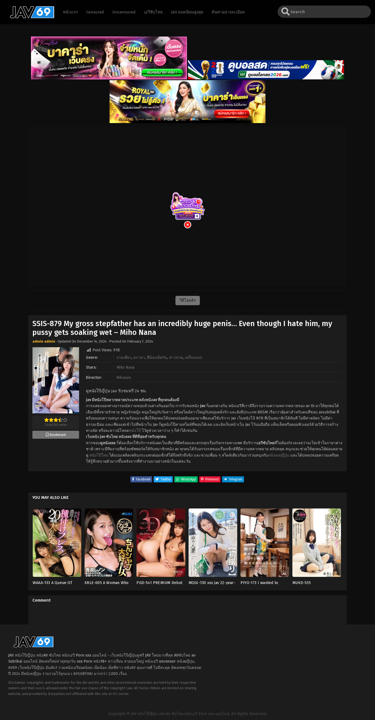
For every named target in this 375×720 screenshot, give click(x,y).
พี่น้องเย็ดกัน (157, 357)
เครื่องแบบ (193, 357)
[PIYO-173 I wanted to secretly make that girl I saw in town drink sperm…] (264, 544)
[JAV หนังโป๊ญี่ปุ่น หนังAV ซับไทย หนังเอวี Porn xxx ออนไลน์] (29, 17)
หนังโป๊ (135, 430)
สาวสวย (176, 357)
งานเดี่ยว (123, 357)
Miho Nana (125, 367)
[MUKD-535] (316, 544)
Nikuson (123, 377)
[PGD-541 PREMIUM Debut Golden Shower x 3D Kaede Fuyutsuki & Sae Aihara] (160, 544)
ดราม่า (139, 357)
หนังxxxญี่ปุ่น (278, 455)
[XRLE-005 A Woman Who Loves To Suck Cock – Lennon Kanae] (109, 544)
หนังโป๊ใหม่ (98, 455)
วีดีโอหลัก (188, 300)
